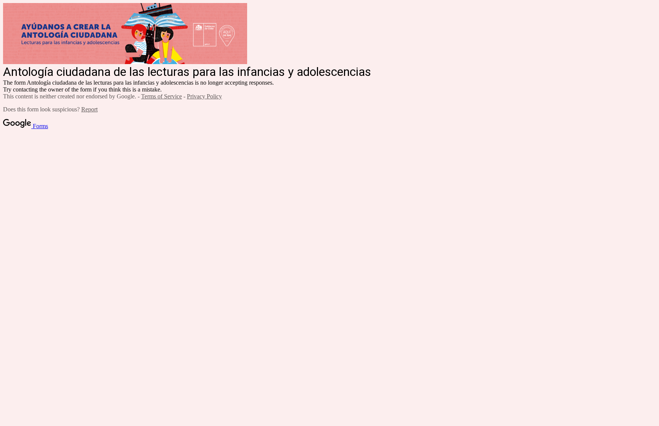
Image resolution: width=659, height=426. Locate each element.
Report (89, 109)
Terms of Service (161, 96)
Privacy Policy (204, 96)
